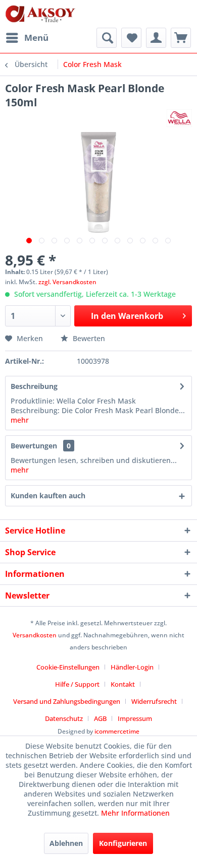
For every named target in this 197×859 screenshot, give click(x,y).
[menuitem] (27, 38)
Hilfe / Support (77, 684)
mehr (20, 420)
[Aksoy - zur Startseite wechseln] (40, 14)
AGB (100, 718)
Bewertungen (34, 445)
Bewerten (88, 338)
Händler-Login (132, 667)
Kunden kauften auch (48, 495)
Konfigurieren (123, 843)
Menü (36, 37)
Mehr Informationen (135, 813)
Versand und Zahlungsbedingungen (66, 701)
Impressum (135, 718)
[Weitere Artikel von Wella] (179, 118)
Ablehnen (66, 843)
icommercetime (116, 731)
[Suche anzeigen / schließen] (106, 38)
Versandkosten (35, 635)
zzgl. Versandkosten (67, 282)
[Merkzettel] (131, 38)
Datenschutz (64, 718)
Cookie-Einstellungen (68, 667)
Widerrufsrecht (154, 701)
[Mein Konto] (156, 38)
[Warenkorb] (181, 38)
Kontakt (123, 684)
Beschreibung (34, 386)
